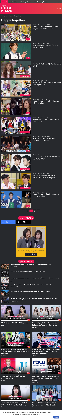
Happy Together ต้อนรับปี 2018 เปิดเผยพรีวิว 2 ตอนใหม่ (46, 102)
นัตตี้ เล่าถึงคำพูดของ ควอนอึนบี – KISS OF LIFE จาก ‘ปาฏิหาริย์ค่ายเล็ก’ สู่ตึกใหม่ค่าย (14, 404)
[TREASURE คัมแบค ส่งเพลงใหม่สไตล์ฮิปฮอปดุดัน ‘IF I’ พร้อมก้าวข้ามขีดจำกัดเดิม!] (5, 273)
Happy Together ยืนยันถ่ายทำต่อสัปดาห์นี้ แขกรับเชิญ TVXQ (46, 158)
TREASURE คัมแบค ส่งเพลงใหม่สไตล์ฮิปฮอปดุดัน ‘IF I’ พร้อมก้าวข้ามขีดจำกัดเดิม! (28, 271)
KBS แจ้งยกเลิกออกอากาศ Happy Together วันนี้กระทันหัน (44, 139)
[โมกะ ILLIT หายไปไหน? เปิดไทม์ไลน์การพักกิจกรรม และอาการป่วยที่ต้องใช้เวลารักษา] (46, 393)
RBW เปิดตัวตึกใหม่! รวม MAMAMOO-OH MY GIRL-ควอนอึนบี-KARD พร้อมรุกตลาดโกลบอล (45, 378)
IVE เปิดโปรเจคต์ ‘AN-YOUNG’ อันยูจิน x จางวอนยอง (15, 324)
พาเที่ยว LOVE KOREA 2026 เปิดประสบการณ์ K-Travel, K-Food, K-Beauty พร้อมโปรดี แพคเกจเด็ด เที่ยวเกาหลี (46, 351)
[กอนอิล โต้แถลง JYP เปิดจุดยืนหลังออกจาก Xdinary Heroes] (15, 366)
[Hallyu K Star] (6, 8)
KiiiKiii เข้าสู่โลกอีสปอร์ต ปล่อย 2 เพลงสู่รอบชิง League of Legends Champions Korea (45, 325)
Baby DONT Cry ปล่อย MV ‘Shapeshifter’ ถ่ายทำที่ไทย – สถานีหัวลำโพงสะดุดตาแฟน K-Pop (31, 285)
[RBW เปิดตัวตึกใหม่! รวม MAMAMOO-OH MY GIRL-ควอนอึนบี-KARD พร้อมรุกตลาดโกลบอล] (46, 366)
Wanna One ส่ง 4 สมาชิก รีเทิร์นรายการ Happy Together (46, 121)
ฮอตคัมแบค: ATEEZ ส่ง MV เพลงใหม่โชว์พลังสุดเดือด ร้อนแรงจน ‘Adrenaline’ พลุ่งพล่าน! (30, 291)
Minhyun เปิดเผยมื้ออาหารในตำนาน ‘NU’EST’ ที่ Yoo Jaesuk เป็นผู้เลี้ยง (45, 176)
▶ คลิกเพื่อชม (31, 254)
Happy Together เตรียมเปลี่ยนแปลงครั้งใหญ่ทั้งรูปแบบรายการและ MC (46, 28)
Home (5, 16)
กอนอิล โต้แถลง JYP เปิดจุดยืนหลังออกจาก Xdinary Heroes (27, 2)
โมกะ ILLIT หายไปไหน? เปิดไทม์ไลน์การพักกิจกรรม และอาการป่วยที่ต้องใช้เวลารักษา (44, 404)
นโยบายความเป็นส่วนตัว (8, 414)
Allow (56, 417)
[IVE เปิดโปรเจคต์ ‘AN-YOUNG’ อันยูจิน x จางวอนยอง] (15, 313)
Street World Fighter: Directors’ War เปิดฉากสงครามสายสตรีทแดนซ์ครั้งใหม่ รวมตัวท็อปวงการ (15, 351)
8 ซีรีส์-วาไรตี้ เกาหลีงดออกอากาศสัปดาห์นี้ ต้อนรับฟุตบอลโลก (47, 83)
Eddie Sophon (37, 24)
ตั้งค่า (42, 414)
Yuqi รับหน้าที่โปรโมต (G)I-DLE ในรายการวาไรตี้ (47, 65)
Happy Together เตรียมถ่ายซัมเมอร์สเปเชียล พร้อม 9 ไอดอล (46, 195)
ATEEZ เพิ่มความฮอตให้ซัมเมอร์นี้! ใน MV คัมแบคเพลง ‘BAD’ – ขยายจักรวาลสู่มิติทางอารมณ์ (31, 264)
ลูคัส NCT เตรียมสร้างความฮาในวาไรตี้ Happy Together (45, 46)
